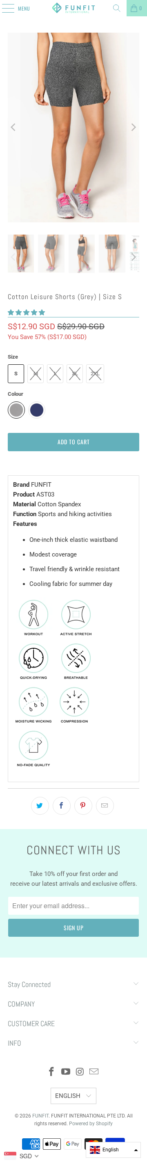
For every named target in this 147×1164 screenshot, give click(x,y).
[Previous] (13, 127)
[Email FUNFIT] (94, 1072)
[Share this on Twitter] (40, 806)
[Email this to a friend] (105, 806)
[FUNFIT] (73, 8)
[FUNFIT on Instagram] (80, 1072)
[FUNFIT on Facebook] (52, 1072)
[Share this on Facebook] (62, 806)
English (68, 1096)
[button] (26, 312)
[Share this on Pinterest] (83, 806)
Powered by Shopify (91, 1123)
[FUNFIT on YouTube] (66, 1072)
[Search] (117, 8)
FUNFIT (40, 1116)
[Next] (133, 127)
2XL (95, 373)
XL (75, 373)
